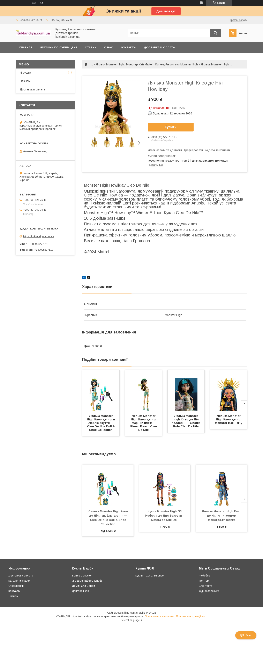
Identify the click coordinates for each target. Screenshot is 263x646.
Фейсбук (204, 575)
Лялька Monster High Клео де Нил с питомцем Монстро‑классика (222, 516)
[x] (88, 278)
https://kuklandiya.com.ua (38, 236)
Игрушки (25, 72)
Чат (248, 635)
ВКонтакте (205, 585)
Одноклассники (209, 590)
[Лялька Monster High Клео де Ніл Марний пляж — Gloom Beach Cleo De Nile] (143, 390)
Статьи (91, 47)
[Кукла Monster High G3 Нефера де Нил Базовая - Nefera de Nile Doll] (164, 485)
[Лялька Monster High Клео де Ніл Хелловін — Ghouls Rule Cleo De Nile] (186, 390)
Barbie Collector (82, 575)
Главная (25, 47)
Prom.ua (151, 612)
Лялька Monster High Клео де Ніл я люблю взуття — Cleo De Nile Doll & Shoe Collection (101, 422)
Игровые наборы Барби (87, 580)
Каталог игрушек (19, 580)
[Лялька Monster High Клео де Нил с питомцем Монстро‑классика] (221, 485)
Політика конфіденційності (191, 616)
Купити (170, 127)
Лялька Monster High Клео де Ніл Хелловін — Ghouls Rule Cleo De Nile (186, 421)
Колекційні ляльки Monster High (176, 64)
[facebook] (84, 278)
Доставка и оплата (159, 47)
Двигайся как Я (81, 590)
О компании (16, 585)
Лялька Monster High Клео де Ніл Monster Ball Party (228, 419)
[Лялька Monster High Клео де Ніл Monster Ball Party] (228, 390)
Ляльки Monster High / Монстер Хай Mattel (124, 64)
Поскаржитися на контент (159, 616)
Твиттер (204, 580)
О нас (108, 47)
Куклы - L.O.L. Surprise (149, 575)
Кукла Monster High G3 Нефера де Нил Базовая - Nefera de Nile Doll (165, 516)
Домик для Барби (83, 585)
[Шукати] (215, 33)
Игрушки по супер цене (58, 47)
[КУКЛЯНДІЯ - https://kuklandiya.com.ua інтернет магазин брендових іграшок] (33, 35)
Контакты (128, 47)
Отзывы (25, 81)
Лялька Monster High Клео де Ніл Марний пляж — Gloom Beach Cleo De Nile (144, 422)
